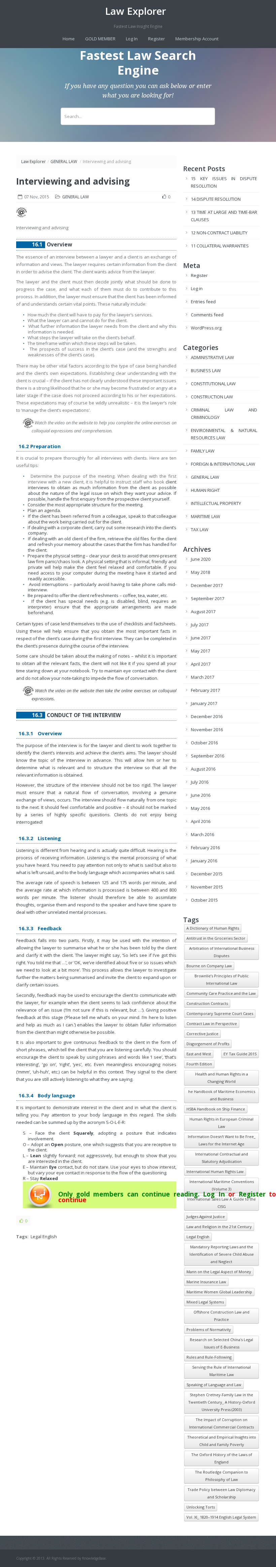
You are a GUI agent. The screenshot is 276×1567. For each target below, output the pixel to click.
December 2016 (206, 716)
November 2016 (207, 730)
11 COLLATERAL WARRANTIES (220, 246)
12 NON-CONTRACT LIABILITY (219, 233)
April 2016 (200, 821)
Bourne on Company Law (209, 965)
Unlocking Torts (200, 1507)
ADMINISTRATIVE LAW (212, 357)
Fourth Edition (199, 1063)
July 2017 (199, 625)
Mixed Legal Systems (205, 1301)
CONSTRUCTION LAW (212, 397)
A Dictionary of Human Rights (212, 928)
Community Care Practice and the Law (221, 993)
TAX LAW (199, 529)
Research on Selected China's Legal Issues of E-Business (221, 1343)
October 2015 (204, 900)
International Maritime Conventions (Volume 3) (221, 1185)
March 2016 (202, 834)
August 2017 (203, 612)
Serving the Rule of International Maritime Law (221, 1371)
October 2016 (204, 743)
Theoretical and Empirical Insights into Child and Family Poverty (221, 1441)
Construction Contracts (207, 1003)
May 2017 (200, 651)
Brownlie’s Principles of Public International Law (222, 979)
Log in (197, 288)
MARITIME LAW (205, 516)
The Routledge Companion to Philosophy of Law (221, 1476)
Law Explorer (135, 11)
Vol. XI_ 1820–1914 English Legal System (221, 1517)
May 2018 (200, 572)
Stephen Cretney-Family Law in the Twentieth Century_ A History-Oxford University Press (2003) (221, 1402)
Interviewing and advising (73, 181)
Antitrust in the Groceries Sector (215, 938)
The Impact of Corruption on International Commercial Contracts (221, 1423)
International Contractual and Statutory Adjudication (221, 1157)
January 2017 (204, 703)
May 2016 (200, 808)
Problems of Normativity (208, 1329)
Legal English (44, 1236)
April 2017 (200, 664)
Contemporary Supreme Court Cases (219, 1013)
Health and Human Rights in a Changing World (221, 1077)
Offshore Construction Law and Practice (221, 1315)
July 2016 (199, 782)
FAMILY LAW (202, 451)
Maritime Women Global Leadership (219, 1291)
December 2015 (206, 874)
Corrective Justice (202, 1033)
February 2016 (205, 848)
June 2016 (200, 795)
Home (69, 39)
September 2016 (207, 756)
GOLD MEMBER (100, 39)
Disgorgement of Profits (207, 1043)
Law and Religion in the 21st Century (219, 1226)
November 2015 (207, 887)
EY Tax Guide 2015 (239, 1053)
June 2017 (200, 638)
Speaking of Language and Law (213, 1384)
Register (156, 39)
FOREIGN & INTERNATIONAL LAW (223, 464)
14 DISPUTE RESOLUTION (216, 199)
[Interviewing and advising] (21, 215)
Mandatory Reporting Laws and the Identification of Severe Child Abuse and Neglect (221, 1254)
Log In (132, 39)
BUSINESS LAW (206, 370)
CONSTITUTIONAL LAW (213, 384)
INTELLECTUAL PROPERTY (216, 503)
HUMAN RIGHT (205, 490)
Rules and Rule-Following (209, 1357)
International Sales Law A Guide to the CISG (221, 1203)
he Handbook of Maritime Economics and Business (221, 1095)
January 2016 (204, 861)
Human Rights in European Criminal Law (221, 1123)
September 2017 (207, 598)
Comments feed (207, 315)
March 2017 (202, 677)
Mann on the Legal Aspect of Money (218, 1271)
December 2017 (206, 585)
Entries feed (203, 302)
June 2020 (200, 559)
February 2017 (205, 690)
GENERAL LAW (63, 161)
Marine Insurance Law (206, 1281)
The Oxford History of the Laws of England (221, 1458)
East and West (198, 1053)
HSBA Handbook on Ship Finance (215, 1108)
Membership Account (196, 39)
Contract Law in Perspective (211, 1023)
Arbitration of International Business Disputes (221, 952)
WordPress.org (206, 328)
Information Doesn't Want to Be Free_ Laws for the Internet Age (221, 1140)
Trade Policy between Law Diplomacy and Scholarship (221, 1493)
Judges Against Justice (205, 1216)
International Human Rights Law (215, 1171)
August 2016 (203, 769)
